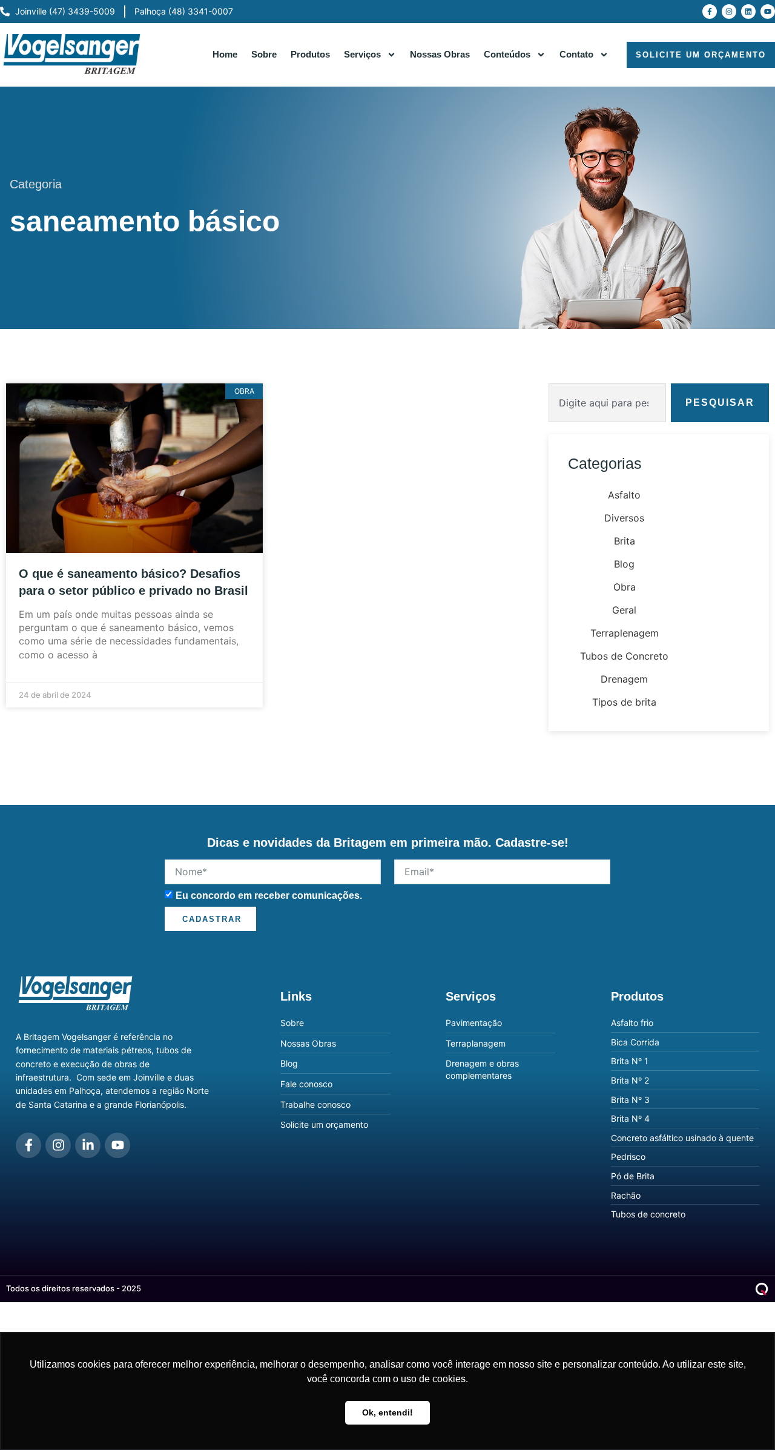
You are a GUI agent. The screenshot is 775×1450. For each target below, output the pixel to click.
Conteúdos (507, 54)
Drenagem (624, 679)
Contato (576, 54)
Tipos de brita (624, 702)
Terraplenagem (624, 633)
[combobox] (607, 402)
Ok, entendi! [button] (387, 1412)
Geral (624, 610)
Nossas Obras (440, 54)
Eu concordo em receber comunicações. (269, 895)
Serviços (362, 54)
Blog (624, 564)
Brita (624, 541)
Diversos (624, 518)
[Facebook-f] (709, 11)
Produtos (310, 54)
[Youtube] (767, 11)
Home (225, 54)
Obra (624, 587)
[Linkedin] (748, 11)
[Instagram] (729, 11)
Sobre (264, 54)
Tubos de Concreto (624, 656)
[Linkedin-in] (88, 1145)
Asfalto (624, 495)
